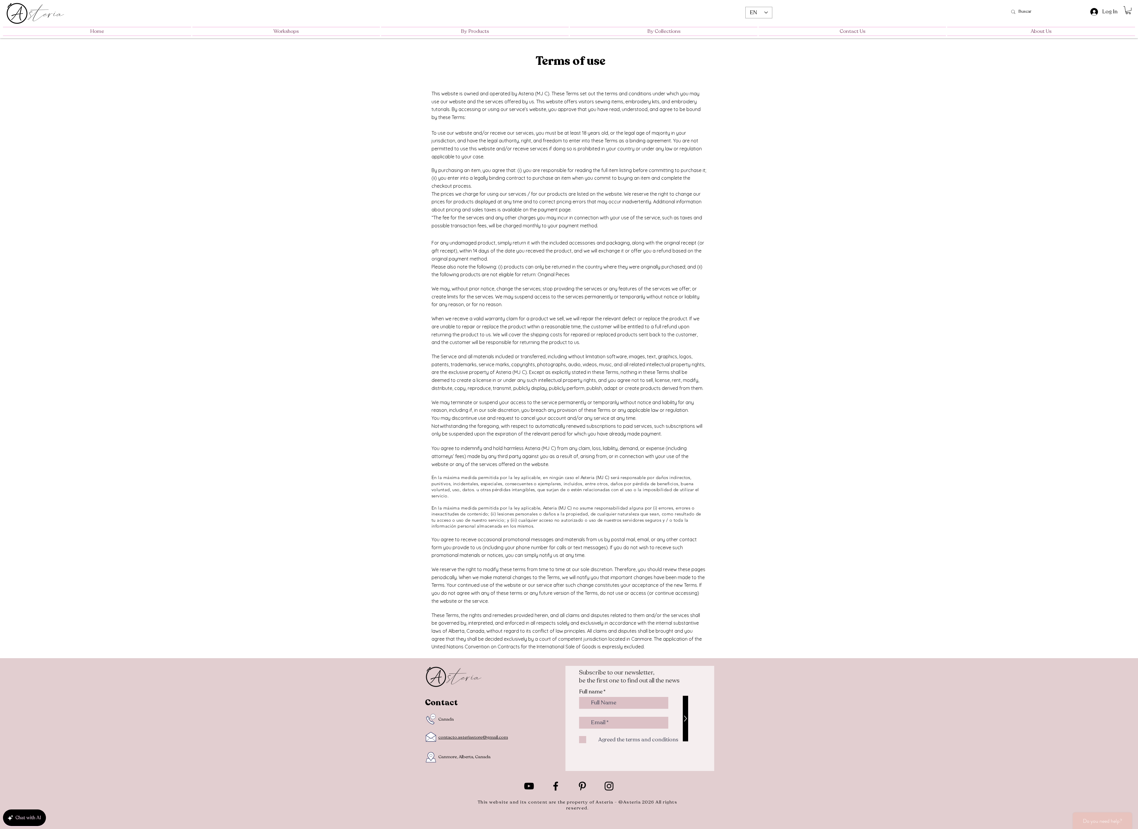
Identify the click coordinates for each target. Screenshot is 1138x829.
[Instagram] (609, 786)
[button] (1041, 31)
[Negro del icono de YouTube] (529, 786)
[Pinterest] (582, 786)
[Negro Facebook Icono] (556, 786)
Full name (590, 691)
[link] (1128, 10)
